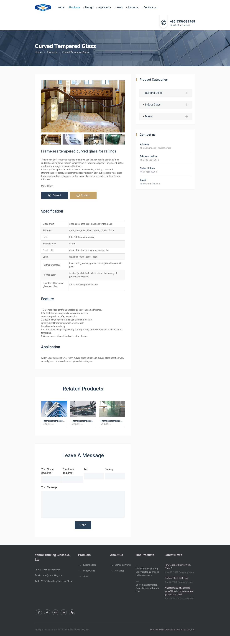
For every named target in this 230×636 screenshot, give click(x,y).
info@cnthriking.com (180, 25)
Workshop (119, 570)
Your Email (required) (68, 471)
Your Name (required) (47, 471)
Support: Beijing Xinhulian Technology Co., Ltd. (172, 629)
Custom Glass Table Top (176, 578)
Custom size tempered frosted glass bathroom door (147, 588)
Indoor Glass (153, 105)
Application (105, 7)
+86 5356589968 (182, 21)
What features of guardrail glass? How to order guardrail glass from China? (179, 591)
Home (61, 7)
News (120, 7)
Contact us (150, 7)
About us (133, 7)
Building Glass (153, 93)
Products (74, 7)
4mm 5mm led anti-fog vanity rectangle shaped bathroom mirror (147, 572)
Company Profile (123, 565)
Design (89, 7)
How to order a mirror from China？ (178, 566)
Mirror (149, 116)
